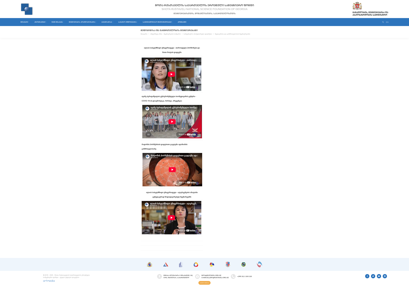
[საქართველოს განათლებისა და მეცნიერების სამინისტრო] (370, 2)
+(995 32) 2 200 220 (244, 276)
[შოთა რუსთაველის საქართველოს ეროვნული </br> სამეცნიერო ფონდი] (26, 4)
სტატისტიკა (106, 22)
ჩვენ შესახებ (57, 22)
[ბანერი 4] (196, 263)
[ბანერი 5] (211, 263)
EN (387, 22)
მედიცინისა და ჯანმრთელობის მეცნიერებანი (232, 34)
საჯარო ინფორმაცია (127, 22)
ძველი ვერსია (204, 283)
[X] (373, 276)
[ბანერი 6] (227, 263)
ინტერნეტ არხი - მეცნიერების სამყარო (165, 34)
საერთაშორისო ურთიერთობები (157, 22)
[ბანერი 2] (165, 263)
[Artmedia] (49, 281)
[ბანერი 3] (181, 263)
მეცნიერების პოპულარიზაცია (82, 22)
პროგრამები (39, 22)
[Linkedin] (385, 276)
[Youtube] (379, 276)
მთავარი (24, 22)
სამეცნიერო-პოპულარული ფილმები (198, 34)
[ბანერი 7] (243, 263)
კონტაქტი (182, 22)
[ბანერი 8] (259, 263)
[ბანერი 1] (149, 263)
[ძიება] (383, 22)
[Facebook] (367, 276)
